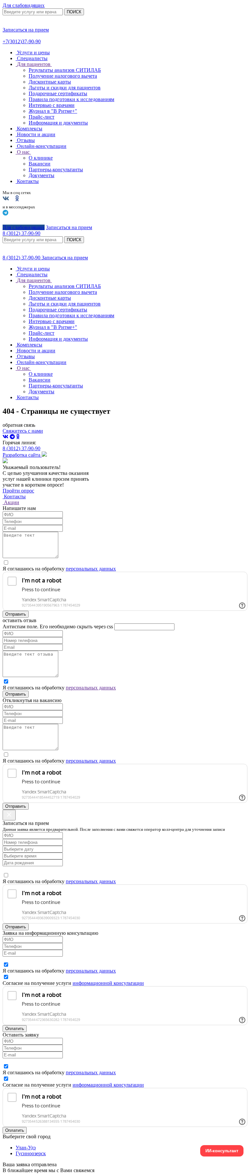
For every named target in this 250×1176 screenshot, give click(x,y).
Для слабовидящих (24, 5)
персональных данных (91, 568)
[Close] (9, 815)
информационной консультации (108, 983)
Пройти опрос (18, 490)
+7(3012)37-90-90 (22, 41)
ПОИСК (74, 11)
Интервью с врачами (52, 105)
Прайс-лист (41, 117)
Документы (41, 175)
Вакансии (39, 163)
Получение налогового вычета (63, 76)
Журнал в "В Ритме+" (53, 111)
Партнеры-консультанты (56, 169)
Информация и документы (58, 122)
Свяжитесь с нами (23, 431)
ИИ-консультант (221, 1150)
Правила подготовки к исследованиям (71, 99)
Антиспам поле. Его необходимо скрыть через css (58, 626)
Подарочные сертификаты (58, 93)
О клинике (41, 158)
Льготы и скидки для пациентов (65, 87)
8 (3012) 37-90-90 (22, 257)
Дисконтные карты (50, 82)
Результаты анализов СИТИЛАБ (65, 70)
